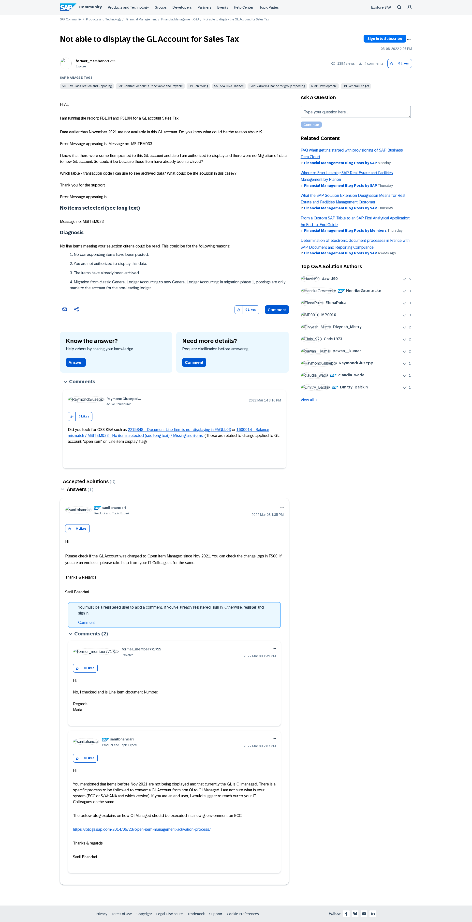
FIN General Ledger (356, 86)
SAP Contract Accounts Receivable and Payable (150, 86)
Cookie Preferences (243, 914)
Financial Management (141, 19)
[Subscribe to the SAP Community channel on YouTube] (364, 914)
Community (90, 7)
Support (215, 914)
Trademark (196, 914)
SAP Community (71, 19)
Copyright (144, 914)
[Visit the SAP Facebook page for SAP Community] (346, 914)
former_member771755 (96, 61)
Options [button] (409, 39)
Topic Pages (269, 7)
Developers (182, 7)
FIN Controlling (198, 86)
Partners (204, 7)
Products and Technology (128, 7)
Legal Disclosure (169, 914)
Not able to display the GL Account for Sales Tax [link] (236, 19)
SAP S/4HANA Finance (229, 86)
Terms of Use (122, 914)
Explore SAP (381, 7)
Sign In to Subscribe (385, 39)
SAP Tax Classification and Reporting (87, 86)
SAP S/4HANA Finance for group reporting (277, 86)
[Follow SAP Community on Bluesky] (355, 914)
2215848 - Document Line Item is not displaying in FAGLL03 (179, 430)
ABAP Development (324, 86)
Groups (161, 7)
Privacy (101, 914)
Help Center (243, 7)
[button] (391, 63)
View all (307, 400)
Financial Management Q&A (180, 19)
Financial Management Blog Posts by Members (345, 230)
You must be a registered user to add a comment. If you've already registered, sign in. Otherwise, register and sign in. (171, 610)
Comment (277, 310)
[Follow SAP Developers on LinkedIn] (373, 914)
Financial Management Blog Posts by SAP (340, 163)
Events (222, 7)
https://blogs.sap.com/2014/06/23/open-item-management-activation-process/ (142, 829)
